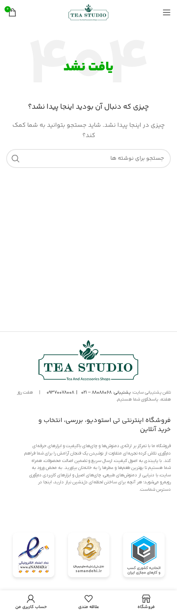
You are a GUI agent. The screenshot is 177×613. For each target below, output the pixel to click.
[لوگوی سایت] (88, 12)
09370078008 (60, 392)
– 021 (86, 392)
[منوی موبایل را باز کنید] (166, 12)
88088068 (102, 392)
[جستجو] (15, 158)
